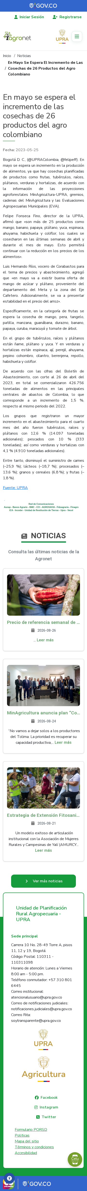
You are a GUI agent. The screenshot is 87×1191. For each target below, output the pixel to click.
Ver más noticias (48, 881)
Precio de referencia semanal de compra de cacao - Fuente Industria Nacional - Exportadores (43, 622)
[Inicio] (19, 36)
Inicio (7, 55)
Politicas (22, 1135)
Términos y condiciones (34, 1147)
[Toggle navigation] (77, 36)
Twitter (49, 1117)
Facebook (49, 1097)
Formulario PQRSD (31, 1129)
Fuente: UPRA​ (15, 487)
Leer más (45, 640)
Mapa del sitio (27, 1141)
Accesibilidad (26, 1153)
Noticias (24, 55)
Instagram (49, 1107)
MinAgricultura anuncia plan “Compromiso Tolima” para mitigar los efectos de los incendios (43, 713)
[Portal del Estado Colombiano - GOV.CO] (43, 5)
